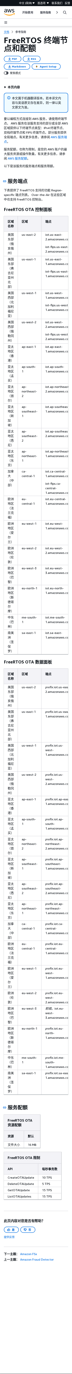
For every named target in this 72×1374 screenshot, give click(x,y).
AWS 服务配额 (17, 158)
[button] (12, 87)
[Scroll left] (19, 12)
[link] (20, 32)
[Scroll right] (56, 12)
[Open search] (64, 12)
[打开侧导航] (5, 22)
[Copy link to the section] (4, 181)
